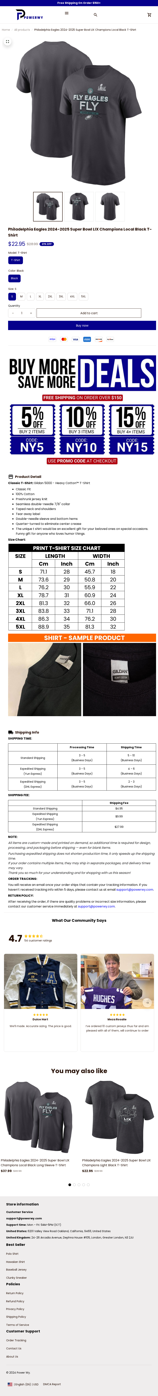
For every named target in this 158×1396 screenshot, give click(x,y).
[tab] (70, 1185)
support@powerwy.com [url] (134, 889)
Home (6, 30)
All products (22, 30)
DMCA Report (52, 1384)
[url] (24, 1218)
